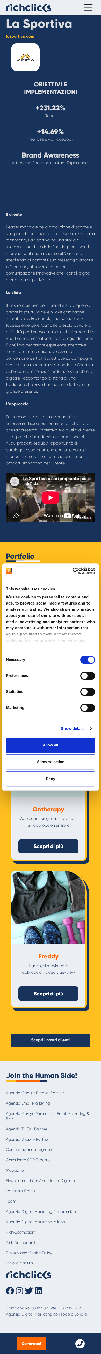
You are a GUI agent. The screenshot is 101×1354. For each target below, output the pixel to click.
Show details (72, 728)
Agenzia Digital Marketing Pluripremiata (42, 1211)
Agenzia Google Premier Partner (35, 1093)
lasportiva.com (20, 36)
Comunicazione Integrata (29, 1149)
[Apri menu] (87, 7)
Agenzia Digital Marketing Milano (35, 1222)
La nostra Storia (20, 1191)
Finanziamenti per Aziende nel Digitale (40, 1180)
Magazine (15, 1170)
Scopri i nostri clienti (50, 1039)
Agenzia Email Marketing (28, 1103)
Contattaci (31, 1343)
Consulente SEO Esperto (28, 1160)
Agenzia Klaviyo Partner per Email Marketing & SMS (47, 1116)
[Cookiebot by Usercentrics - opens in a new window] (72, 570)
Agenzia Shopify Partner (27, 1139)
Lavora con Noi (19, 1263)
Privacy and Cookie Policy (29, 1253)
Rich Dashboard (20, 1242)
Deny (50, 779)
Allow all (50, 745)
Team (11, 1201)
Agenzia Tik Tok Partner (26, 1129)
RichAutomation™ (21, 1232)
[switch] (87, 676)
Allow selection (50, 762)
